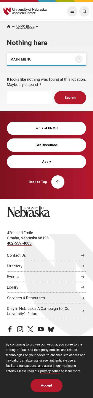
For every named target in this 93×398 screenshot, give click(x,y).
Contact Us (16, 255)
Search (70, 98)
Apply (46, 162)
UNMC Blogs (25, 26)
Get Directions (46, 145)
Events (13, 276)
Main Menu (21, 59)
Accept (46, 385)
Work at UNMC (46, 128)
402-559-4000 (19, 243)
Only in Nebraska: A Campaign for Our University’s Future (39, 311)
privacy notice (50, 371)
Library (12, 287)
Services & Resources (26, 298)
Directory (14, 266)
